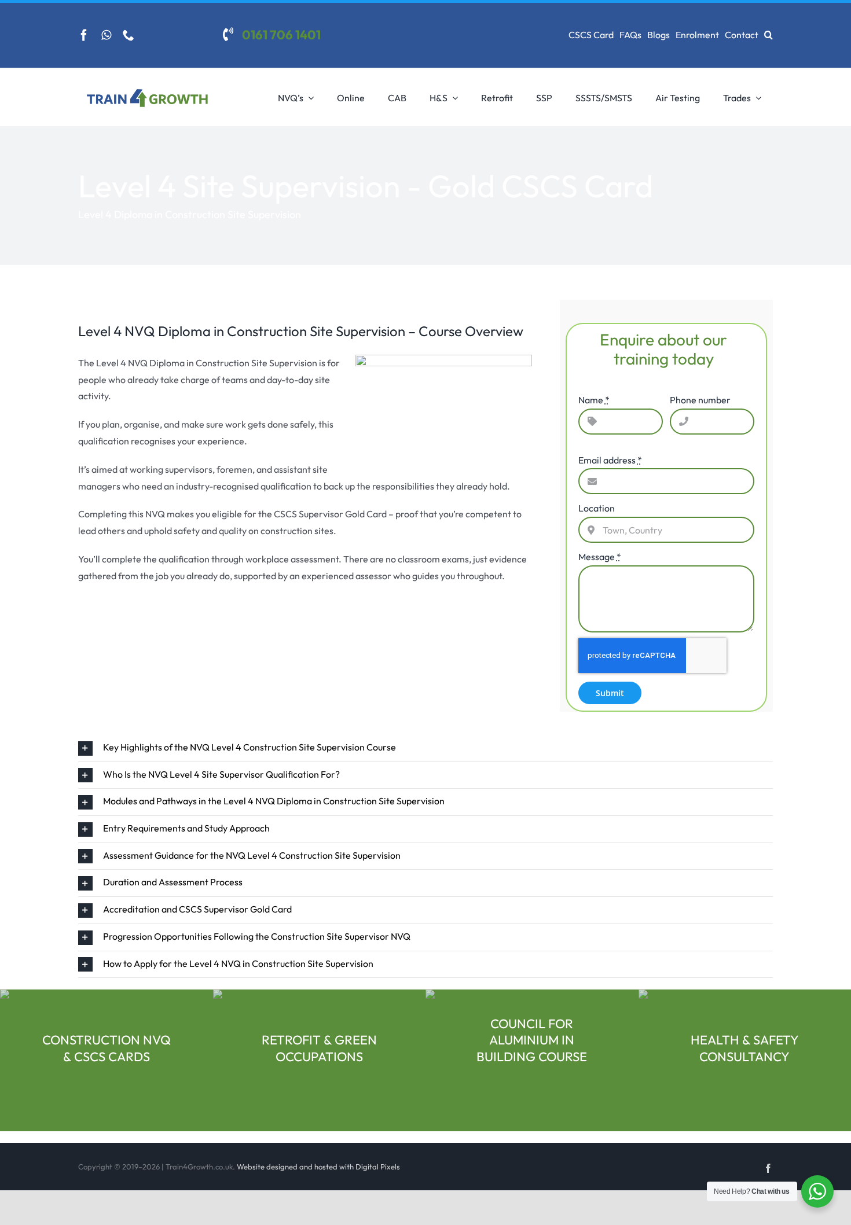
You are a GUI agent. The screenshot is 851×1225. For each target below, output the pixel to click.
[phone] (128, 35)
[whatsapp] (106, 35)
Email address (610, 460)
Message (599, 556)
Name (594, 400)
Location (596, 508)
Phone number (700, 400)
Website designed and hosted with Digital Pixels (318, 1166)
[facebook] (84, 35)
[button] (768, 35)
